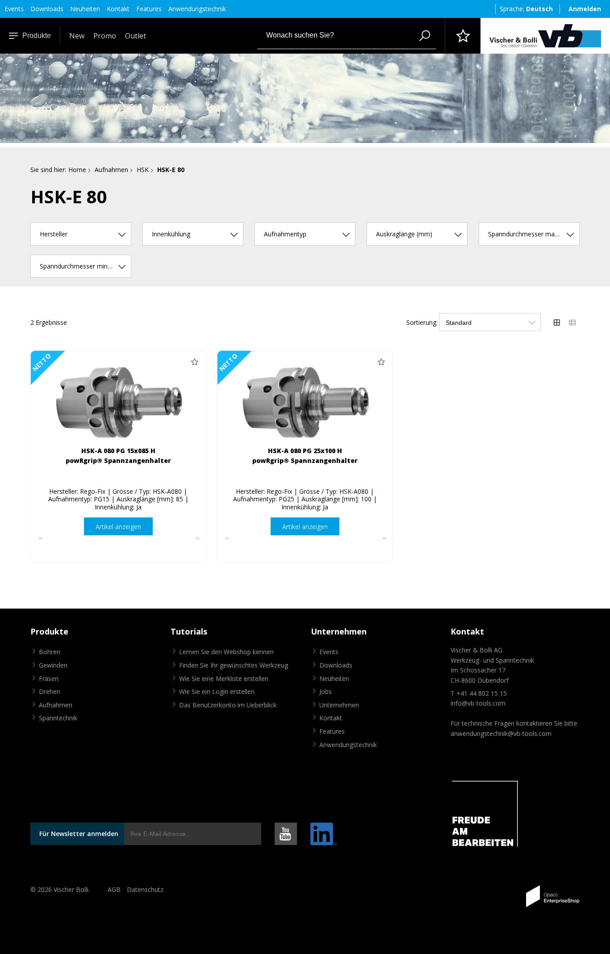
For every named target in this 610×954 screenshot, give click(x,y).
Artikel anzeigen (118, 526)
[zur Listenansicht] (572, 322)
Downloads (46, 8)
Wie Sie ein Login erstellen (217, 691)
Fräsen (48, 678)
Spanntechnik (58, 718)
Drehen (49, 691)
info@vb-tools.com (478, 703)
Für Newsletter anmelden (78, 833)
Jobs (325, 691)
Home (77, 169)
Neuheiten (85, 8)
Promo (104, 36)
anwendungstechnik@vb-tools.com (501, 733)
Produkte (36, 35)
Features (149, 8)
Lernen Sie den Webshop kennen (226, 651)
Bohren (49, 651)
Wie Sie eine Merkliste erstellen (223, 678)
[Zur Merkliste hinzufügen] (194, 362)
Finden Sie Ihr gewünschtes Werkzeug (233, 665)
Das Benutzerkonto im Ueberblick (227, 705)
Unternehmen (339, 705)
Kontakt (118, 8)
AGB (114, 889)
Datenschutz (145, 889)
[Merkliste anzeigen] (462, 36)
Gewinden (53, 665)
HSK (143, 169)
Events (14, 8)
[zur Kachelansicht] (557, 322)
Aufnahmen (111, 169)
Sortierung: (422, 322)
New (76, 36)
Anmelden (584, 8)
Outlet (135, 36)
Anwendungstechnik (197, 8)
